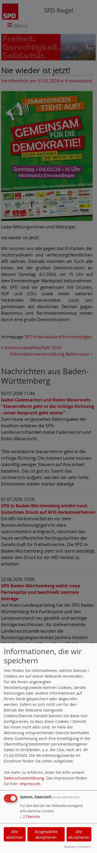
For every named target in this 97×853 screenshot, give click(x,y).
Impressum (30, 783)
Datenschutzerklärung (24, 778)
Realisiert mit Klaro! (77, 847)
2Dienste (30, 816)
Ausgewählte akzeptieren (46, 834)
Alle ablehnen (14, 834)
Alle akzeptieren (78, 834)
